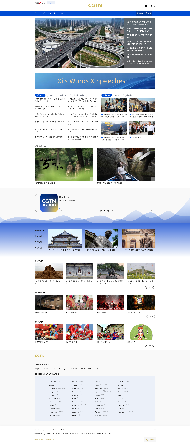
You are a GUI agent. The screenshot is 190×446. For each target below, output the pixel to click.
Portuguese (102, 405)
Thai (121, 398)
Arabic (54, 385)
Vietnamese (125, 412)
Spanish (123, 388)
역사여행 (38, 230)
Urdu (121, 409)
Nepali (99, 395)
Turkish (123, 402)
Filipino (54, 415)
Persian (100, 398)
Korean (77, 415)
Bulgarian (56, 395)
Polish (99, 402)
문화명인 (38, 242)
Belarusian (57, 388)
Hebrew (77, 395)
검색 (149, 13)
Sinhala (123, 385)
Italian (77, 409)
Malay (102, 385)
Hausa (76, 392)
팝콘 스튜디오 (40, 146)
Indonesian (81, 405)
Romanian (101, 412)
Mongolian (101, 388)
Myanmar (103, 392)
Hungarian (78, 402)
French (77, 382)
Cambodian (54, 398)
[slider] (59, 208)
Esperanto (56, 412)
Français (56, 368)
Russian (101, 415)
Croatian (55, 402)
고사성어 (38, 236)
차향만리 (38, 247)
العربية (65, 368)
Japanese (78, 412)
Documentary (85, 368)
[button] (146, 287)
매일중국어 (39, 292)
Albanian (54, 382)
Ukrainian (125, 405)
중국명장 (38, 260)
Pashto (99, 409)
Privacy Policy (38, 439)
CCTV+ (96, 368)
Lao (98, 382)
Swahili (123, 392)
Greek (77, 388)
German (77, 385)
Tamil (121, 395)
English (38, 368)
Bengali (53, 392)
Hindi (75, 398)
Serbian (123, 382)
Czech (53, 405)
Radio (141, 13)
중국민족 (38, 321)
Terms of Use (50, 439)
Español (47, 368)
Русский (74, 368)
